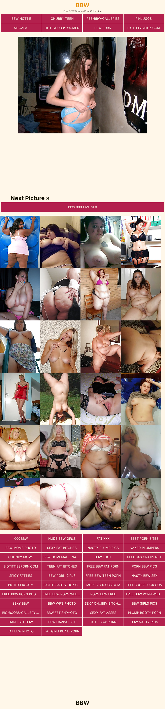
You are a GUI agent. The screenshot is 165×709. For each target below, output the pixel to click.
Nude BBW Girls (62, 538)
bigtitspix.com (20, 585)
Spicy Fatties (20, 576)
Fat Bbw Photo (21, 631)
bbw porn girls (61, 576)
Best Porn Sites (144, 538)
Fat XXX (103, 538)
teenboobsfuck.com (144, 585)
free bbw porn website (62, 594)
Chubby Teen (62, 19)
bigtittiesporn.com (21, 566)
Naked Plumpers (144, 548)
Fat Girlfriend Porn (61, 631)
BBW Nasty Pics (144, 622)
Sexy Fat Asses (103, 613)
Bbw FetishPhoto (62, 613)
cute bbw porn (103, 622)
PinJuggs (143, 19)
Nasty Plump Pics (103, 548)
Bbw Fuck (103, 557)
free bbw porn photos (21, 594)
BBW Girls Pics (144, 603)
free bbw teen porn (103, 576)
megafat (21, 28)
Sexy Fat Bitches (62, 548)
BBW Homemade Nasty (62, 557)
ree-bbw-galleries (103, 19)
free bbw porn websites (145, 594)
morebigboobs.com (103, 585)
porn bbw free (103, 594)
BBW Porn (102, 28)
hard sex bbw (21, 622)
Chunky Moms (20, 557)
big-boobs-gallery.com (21, 613)
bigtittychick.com (143, 28)
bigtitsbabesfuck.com (62, 585)
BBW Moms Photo (20, 548)
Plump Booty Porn (144, 613)
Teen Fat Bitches (62, 566)
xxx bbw (21, 538)
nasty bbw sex (144, 576)
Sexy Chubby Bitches (103, 603)
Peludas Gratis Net (144, 557)
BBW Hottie (21, 19)
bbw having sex (62, 622)
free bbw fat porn (103, 566)
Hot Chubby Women (62, 28)
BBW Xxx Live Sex (82, 207)
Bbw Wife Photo (62, 603)
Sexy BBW (20, 603)
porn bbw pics (144, 566)
